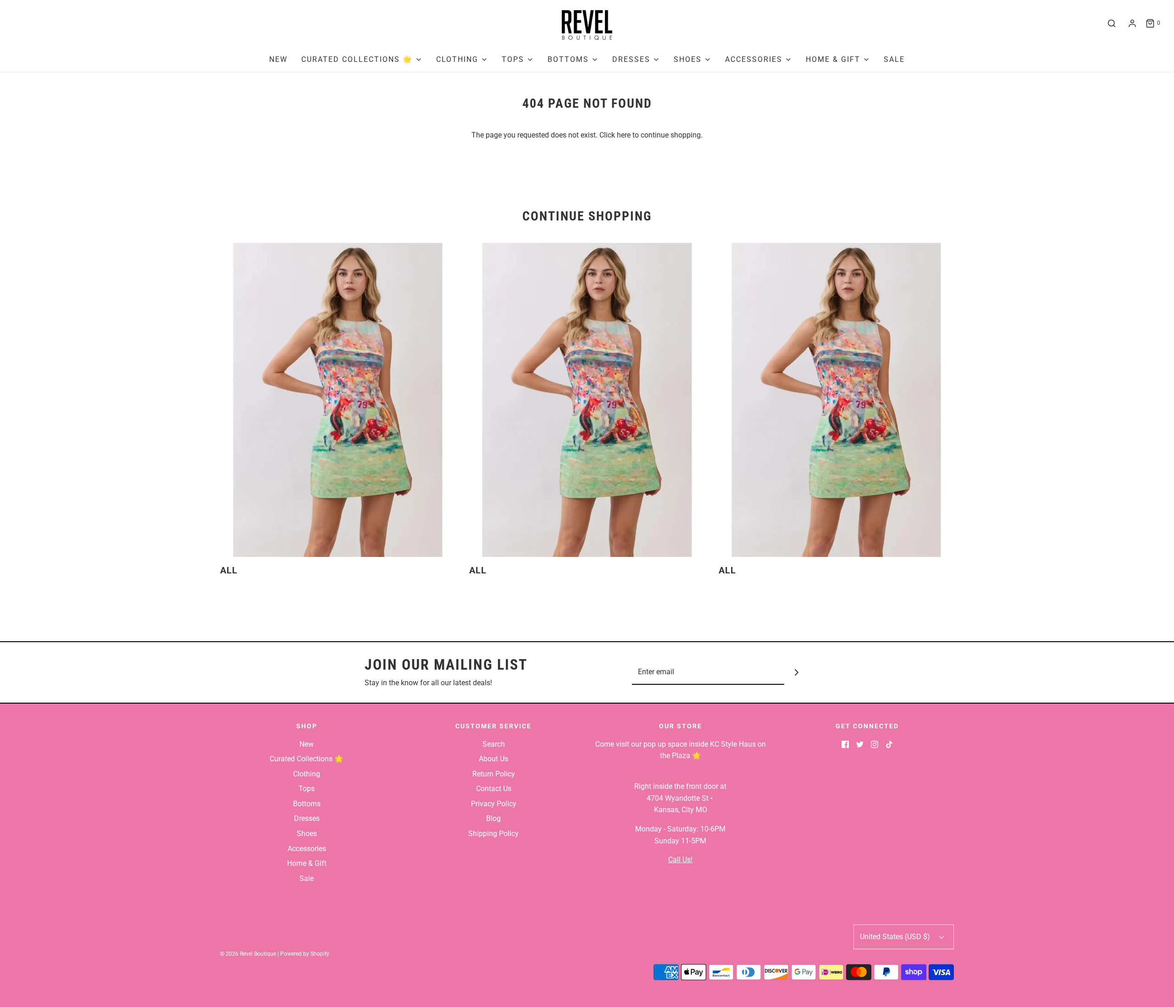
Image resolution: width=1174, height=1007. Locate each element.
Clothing (306, 774)
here (624, 135)
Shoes (307, 833)
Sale (894, 59)
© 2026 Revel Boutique (248, 954)
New (278, 59)
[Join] (796, 672)
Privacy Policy (493, 803)
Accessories (307, 848)
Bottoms (307, 803)
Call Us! (680, 859)
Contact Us (493, 788)
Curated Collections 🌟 (306, 758)
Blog (493, 818)
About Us (493, 758)
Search (493, 744)
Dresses (307, 818)
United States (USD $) (896, 936)
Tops (307, 788)
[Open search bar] (1111, 23)
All (229, 570)
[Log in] (1132, 23)
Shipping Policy (493, 833)
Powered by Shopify (304, 954)
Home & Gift (307, 863)
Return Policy (493, 774)
